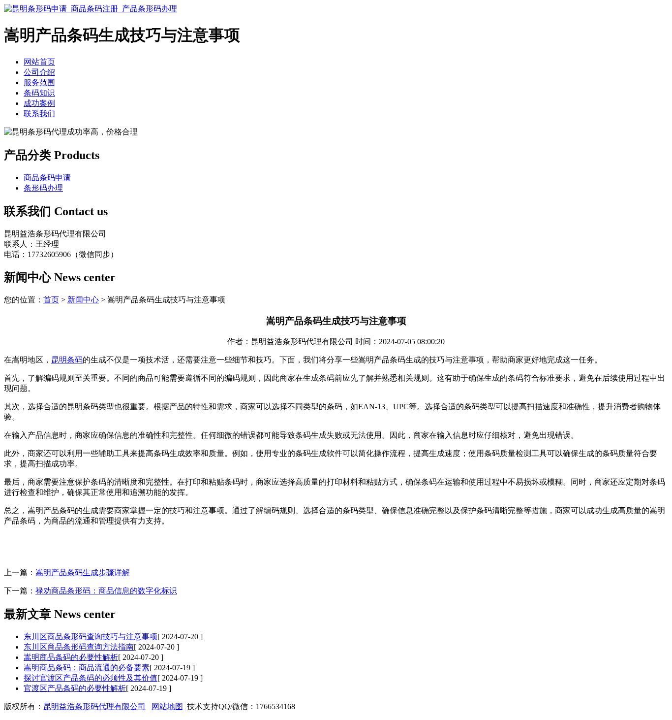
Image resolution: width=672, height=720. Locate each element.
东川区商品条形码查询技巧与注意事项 (90, 636)
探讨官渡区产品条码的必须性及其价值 (90, 678)
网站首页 (39, 62)
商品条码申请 (47, 177)
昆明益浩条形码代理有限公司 (94, 706)
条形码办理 (43, 188)
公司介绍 (39, 72)
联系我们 (39, 113)
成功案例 (39, 103)
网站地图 (167, 706)
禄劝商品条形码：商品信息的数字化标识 (106, 591)
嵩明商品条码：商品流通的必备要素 (87, 667)
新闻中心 (83, 299)
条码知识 (39, 93)
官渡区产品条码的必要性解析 (75, 688)
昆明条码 (67, 360)
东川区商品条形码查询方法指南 (79, 647)
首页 (51, 299)
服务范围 (39, 82)
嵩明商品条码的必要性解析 (71, 657)
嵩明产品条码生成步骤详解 (82, 572)
